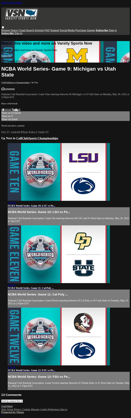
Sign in (113, 30)
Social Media (67, 30)
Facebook (6, 109)
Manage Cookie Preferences (45, 409)
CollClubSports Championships (15, 82)
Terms (10, 409)
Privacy (18, 409)
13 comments (8, 88)
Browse (6, 30)
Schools (39, 30)
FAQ (47, 30)
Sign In (18, 33)
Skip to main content (11, 2)
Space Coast (18, 30)
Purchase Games (85, 30)
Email (17, 109)
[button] (3, 27)
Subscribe (6, 55)
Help (4, 409)
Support (54, 30)
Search (30, 30)
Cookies (26, 409)
